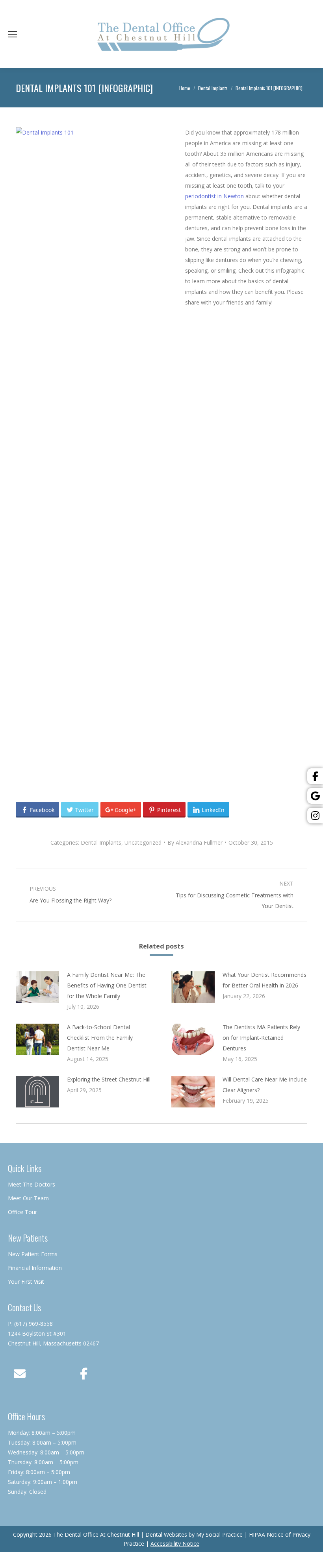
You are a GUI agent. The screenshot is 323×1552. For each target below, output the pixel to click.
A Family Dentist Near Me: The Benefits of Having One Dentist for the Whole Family (107, 985)
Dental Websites (166, 1534)
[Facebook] (315, 776)
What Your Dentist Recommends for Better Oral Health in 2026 (264, 980)
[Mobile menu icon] (12, 34)
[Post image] (37, 987)
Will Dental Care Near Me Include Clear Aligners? (265, 1085)
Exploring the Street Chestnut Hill (108, 1079)
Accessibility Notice (174, 1543)
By (195, 842)
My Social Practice (219, 1534)
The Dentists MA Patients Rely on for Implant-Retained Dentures (261, 1037)
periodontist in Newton (215, 196)
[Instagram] (315, 815)
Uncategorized (143, 842)
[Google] (315, 796)
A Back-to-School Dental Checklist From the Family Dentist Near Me (100, 1037)
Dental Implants (101, 842)
